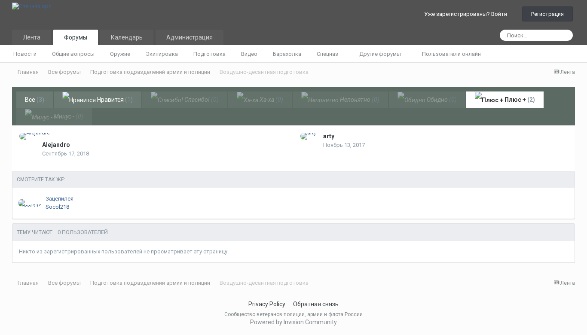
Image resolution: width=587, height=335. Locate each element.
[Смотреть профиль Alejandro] (34, 136)
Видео (249, 54)
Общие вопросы (73, 54)
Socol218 (57, 207)
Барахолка (287, 54)
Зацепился (59, 198)
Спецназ (328, 54)
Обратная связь (316, 304)
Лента (31, 37)
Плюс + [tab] (519, 99)
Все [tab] (34, 99)
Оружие (120, 54)
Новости (25, 54)
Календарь (127, 37)
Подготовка (209, 54)
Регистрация (547, 14)
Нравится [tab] (114, 99)
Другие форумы (380, 54)
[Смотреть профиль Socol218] (30, 203)
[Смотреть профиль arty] (308, 136)
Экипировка (162, 54)
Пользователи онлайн (451, 54)
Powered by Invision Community (293, 322)
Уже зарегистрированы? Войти (467, 14)
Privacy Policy (266, 304)
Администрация (189, 37)
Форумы (75, 37)
